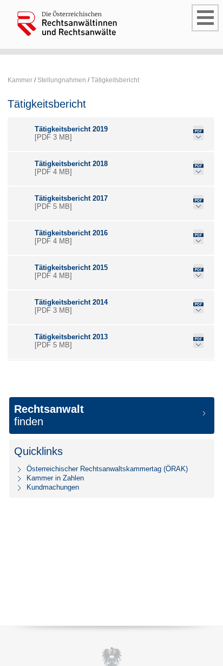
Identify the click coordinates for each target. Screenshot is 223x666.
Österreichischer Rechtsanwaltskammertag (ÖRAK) (107, 469)
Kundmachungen (53, 487)
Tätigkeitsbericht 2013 (71, 337)
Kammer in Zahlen (55, 478)
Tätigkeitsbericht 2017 (71, 198)
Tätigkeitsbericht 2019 (71, 129)
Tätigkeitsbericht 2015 (71, 267)
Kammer (20, 80)
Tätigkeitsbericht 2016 (71, 233)
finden (49, 415)
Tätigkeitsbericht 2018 (71, 164)
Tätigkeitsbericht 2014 (71, 302)
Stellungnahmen (61, 80)
